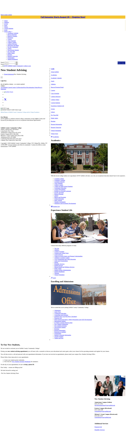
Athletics (6, 22)
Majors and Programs (60, 197)
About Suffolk (55, 72)
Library (10, 48)
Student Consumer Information (62, 335)
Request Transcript (13, 56)
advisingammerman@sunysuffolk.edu (105, 405)
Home (5, 74)
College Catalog (12, 42)
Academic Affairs (59, 178)
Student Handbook (13, 59)
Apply (52, 81)
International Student (60, 321)
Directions (20, 87)
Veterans (56, 273)
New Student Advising (60, 326)
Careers (10, 39)
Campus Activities (59, 251)
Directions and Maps (13, 45)
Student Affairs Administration (62, 270)
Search (2, 62)
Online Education (59, 199)
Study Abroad (58, 200)
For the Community (13, 47)
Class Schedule (12, 41)
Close (2, 86)
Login (5, 30)
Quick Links (7, 31)
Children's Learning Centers (62, 257)
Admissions (57, 310)
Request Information (56, 124)
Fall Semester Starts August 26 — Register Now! (63, 17)
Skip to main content (6, 14)
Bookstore (10, 37)
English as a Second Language (62, 191)
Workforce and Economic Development (65, 203)
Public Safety (11, 53)
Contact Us (15, 87)
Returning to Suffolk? (60, 332)
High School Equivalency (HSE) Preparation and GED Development (73, 319)
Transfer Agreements (60, 202)
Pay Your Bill (11, 51)
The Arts (56, 248)
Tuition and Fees (58, 338)
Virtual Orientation (56, 130)
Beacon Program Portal (57, 87)
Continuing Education (60, 188)
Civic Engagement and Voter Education (65, 259)
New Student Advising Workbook (21, 361)
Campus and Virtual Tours (61, 253)
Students (8, 28)
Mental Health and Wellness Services (64, 267)
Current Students (55, 102)
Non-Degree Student (13, 50)
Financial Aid (58, 318)
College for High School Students (63, 186)
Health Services (58, 265)
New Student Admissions (61, 324)
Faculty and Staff (59, 192)
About (6, 20)
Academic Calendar (13, 33)
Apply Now (57, 312)
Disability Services (59, 264)
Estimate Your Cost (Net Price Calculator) (65, 316)
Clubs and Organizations (61, 261)
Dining (56, 262)
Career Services (58, 254)
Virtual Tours (54, 133)
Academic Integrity (59, 182)
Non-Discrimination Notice (30, 87)
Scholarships (11, 58)
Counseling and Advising (61, 315)
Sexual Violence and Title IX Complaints (19, 144)
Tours (5, 25)
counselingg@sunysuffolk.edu (103, 417)
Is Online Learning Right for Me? (63, 322)
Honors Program (58, 194)
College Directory (12, 44)
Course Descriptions (59, 189)
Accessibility (4, 87)
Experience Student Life (57, 106)
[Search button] (16, 62)
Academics (54, 75)
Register (10, 54)
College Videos (55, 99)
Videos (6, 27)
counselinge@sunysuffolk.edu (103, 411)
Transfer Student (58, 336)
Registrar (56, 329)
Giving (6, 24)
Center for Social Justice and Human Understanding (68, 256)
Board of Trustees (12, 36)
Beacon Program (12, 34)
